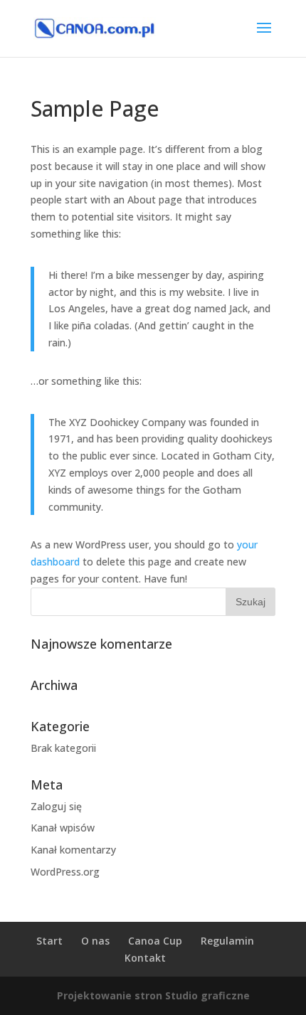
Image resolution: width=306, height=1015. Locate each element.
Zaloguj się (56, 806)
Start (49, 940)
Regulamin (227, 940)
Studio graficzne (207, 995)
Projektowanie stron (109, 995)
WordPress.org (65, 871)
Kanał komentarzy (73, 849)
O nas (95, 940)
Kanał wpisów (63, 827)
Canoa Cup (155, 940)
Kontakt (145, 957)
